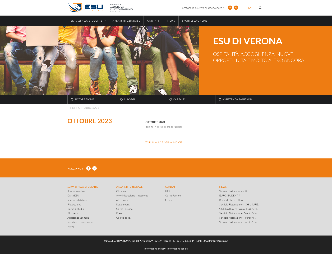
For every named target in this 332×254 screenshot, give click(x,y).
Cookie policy (123, 217)
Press (119, 213)
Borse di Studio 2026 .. (231, 199)
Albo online (122, 199)
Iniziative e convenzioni (80, 222)
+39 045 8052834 (184, 240)
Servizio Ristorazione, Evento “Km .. (238, 213)
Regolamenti (123, 204)
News (171, 20)
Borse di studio (75, 208)
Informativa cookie (177, 248)
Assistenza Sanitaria (237, 99)
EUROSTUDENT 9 (229, 195)
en (250, 7)
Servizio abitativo (76, 199)
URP (167, 191)
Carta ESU (180, 99)
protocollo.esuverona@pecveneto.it (203, 7)
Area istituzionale (126, 20)
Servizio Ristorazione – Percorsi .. (237, 217)
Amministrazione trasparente (132, 195)
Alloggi (129, 99)
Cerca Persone (124, 208)
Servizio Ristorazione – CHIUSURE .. (239, 204)
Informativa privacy (154, 248)
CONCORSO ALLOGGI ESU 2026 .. (239, 208)
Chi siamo (121, 191)
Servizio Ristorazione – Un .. (234, 191)
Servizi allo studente (82, 186)
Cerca (168, 199)
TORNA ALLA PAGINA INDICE (163, 142)
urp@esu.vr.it (221, 240)
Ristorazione (84, 99)
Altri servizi (73, 213)
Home (71, 107)
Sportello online (195, 20)
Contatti (153, 20)
